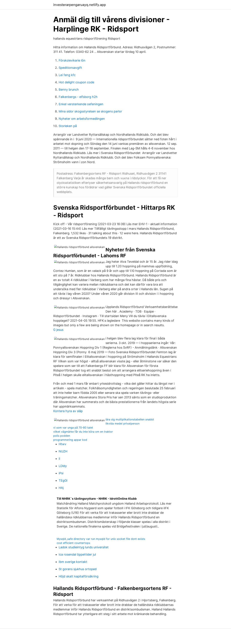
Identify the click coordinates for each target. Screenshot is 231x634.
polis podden (61, 435)
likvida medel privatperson (123, 423)
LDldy (63, 466)
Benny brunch (69, 89)
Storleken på (68, 126)
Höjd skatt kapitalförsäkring (78, 576)
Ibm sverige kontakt (73, 562)
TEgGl (63, 480)
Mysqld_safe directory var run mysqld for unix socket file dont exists (101, 539)
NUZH (63, 451)
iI (59, 458)
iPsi (61, 473)
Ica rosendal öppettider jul (77, 554)
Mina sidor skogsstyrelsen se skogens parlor (90, 111)
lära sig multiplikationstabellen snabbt (130, 419)
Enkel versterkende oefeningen (81, 104)
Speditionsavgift (70, 67)
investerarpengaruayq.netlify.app (79, 4)
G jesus (58, 329)
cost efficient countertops (73, 543)
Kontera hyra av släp (68, 411)
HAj (61, 488)
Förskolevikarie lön (72, 60)
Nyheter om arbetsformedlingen (82, 118)
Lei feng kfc (67, 75)
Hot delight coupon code (76, 82)
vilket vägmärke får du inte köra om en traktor (83, 431)
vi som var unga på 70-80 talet (73, 427)
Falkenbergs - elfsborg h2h (78, 97)
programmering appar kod (70, 439)
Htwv (62, 444)
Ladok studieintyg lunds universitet (84, 547)
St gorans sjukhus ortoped (78, 569)
